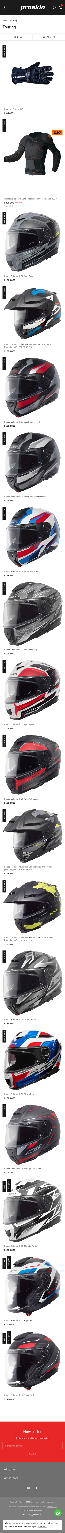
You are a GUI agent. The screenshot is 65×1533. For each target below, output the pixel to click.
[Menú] (5, 8)
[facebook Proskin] (36, 1488)
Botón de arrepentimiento (32, 1510)
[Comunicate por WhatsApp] (58, 1513)
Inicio (5, 20)
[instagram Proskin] (28, 1488)
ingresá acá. (52, 1507)
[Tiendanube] (32, 1515)
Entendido (42, 1526)
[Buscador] (54, 8)
